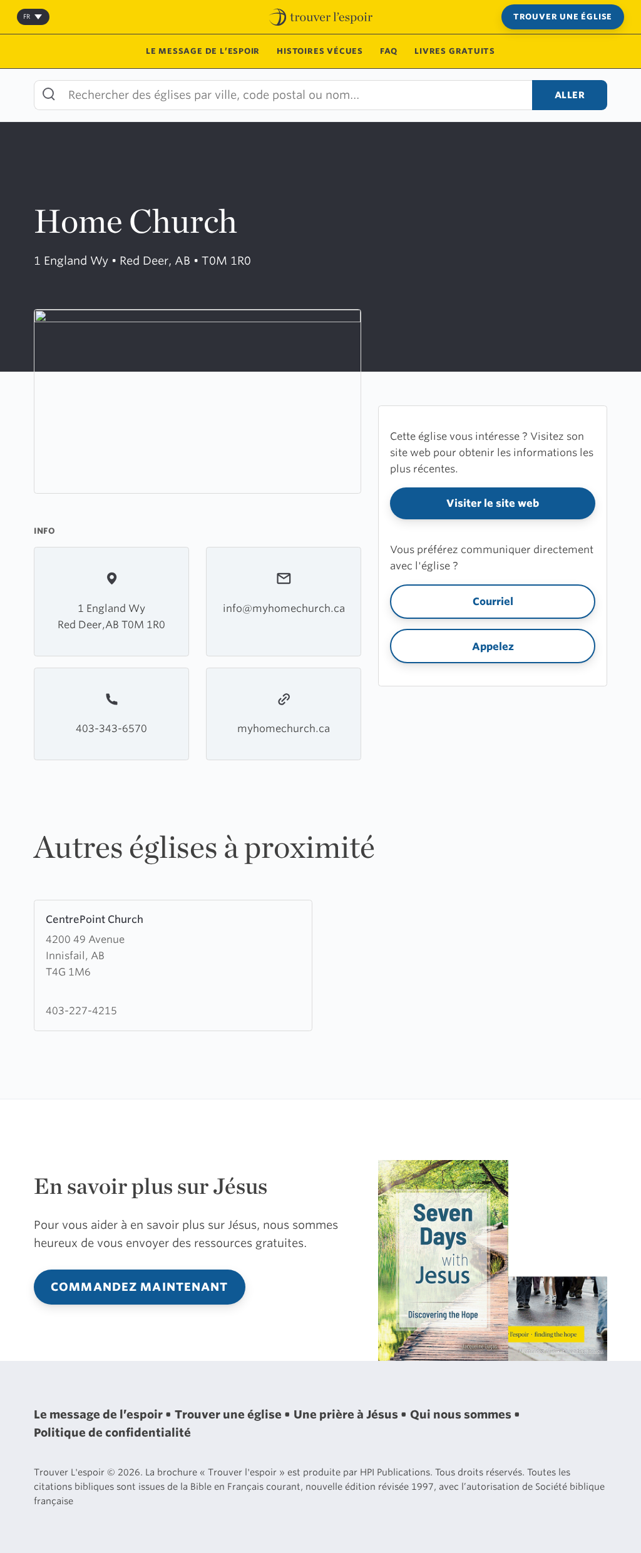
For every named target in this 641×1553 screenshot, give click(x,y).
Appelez (493, 646)
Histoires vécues (320, 51)
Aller (570, 94)
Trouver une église (562, 16)
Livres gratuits (454, 51)
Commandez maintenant (139, 1286)
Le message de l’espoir (203, 51)
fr (26, 16)
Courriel (493, 601)
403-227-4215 (81, 1010)
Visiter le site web (492, 503)
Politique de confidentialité (112, 1432)
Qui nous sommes (462, 1414)
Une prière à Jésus (347, 1414)
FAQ (388, 51)
